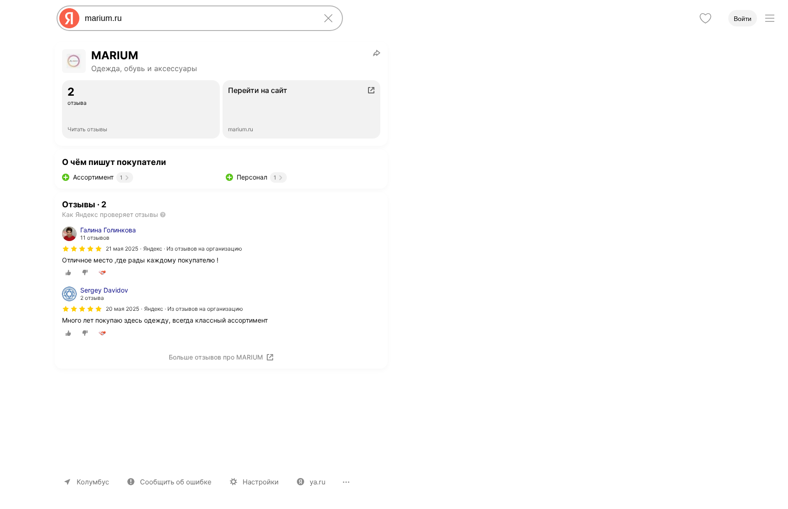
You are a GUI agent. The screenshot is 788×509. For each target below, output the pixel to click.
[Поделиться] (376, 53)
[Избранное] (705, 18)
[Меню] (770, 18)
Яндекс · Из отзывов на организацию (192, 248)
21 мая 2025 (122, 248)
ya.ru (318, 482)
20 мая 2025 (122, 308)
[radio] (68, 272)
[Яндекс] (69, 18)
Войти (743, 18)
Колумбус (93, 482)
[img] (82, 248)
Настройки (261, 482)
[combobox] (197, 18)
